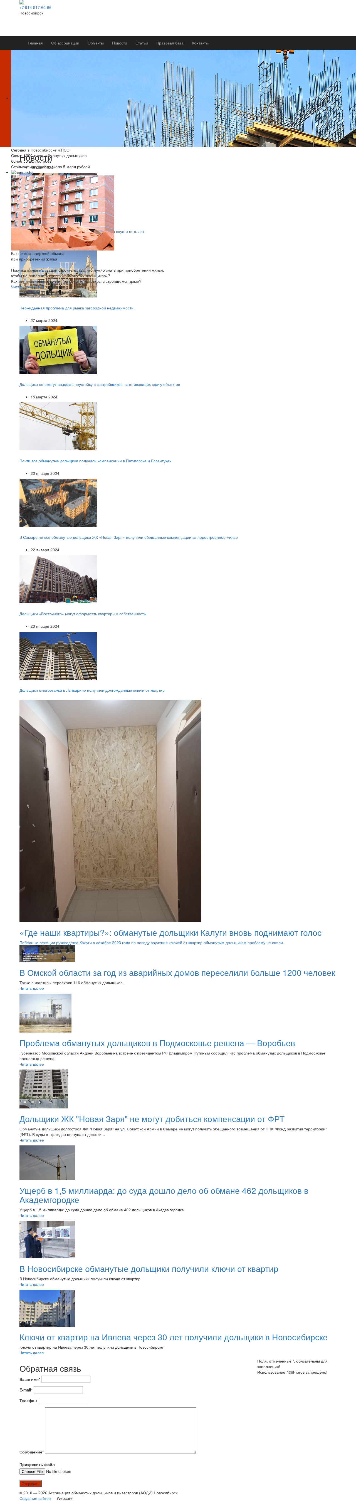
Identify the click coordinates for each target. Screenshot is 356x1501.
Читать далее (31, 988)
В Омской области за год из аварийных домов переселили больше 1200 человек (177, 972)
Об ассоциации (65, 43)
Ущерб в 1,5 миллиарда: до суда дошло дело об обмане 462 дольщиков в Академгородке (163, 1194)
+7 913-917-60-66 (35, 7)
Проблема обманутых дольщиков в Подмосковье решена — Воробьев (157, 1043)
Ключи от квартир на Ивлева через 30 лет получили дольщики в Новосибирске (173, 1337)
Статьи (141, 43)
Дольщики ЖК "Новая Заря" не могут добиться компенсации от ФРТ (152, 1119)
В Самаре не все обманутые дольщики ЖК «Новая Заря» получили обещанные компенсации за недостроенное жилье (128, 537)
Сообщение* (31, 1452)
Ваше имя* (29, 1379)
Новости (119, 43)
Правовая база (170, 43)
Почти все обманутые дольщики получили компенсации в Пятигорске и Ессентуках (95, 460)
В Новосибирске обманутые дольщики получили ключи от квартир (148, 1268)
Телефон (28, 1400)
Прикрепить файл (37, 1464)
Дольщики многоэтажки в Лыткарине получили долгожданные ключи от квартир (92, 690)
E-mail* (26, 1390)
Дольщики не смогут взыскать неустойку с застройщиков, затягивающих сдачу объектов (99, 384)
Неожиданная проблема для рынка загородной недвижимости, (77, 308)
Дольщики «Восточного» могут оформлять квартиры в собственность (82, 613)
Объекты (96, 43)
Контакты (200, 43)
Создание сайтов (35, 1498)
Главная (35, 43)
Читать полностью (27, 286)
